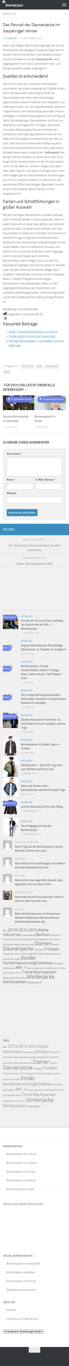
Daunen (55, 944)
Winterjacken (14, 981)
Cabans (17, 944)
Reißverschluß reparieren (21, 1290)
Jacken (58, 954)
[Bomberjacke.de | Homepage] (16, 5)
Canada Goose (27, 944)
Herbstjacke (49, 954)
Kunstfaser (58, 963)
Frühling (28, 954)
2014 (33, 930)
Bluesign (42, 939)
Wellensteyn (8, 978)
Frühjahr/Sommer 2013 (13, 954)
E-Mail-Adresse (46, 479)
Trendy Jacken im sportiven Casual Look (32, 336)
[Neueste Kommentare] (42, 609)
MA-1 (21, 967)
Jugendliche (8, 959)
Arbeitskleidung (28, 935)
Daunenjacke (51, 366)
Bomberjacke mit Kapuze (21, 1180)
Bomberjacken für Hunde (21, 1281)
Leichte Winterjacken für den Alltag (42, 806)
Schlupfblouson (50, 968)
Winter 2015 (20, 978)
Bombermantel (53, 939)
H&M (40, 954)
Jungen (17, 959)
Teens (18, 973)
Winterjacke (41, 976)
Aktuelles (9, 14)
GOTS (35, 954)
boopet (13, 38)
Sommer (61, 968)
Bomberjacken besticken (21, 1272)
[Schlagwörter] (58, 609)
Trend (27, 972)
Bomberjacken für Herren (21, 1154)
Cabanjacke (8, 944)
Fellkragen (39, 949)
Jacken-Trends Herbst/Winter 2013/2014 (33, 331)
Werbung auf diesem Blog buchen (23, 1203)
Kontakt (11, 1310)
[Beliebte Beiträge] (27, 609)
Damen (43, 943)
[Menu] (64, 5)
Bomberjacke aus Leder (20, 1189)
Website (11, 493)
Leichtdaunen (9, 968)
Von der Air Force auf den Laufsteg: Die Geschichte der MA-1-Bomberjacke (42, 624)
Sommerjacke (9, 973)
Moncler (30, 968)
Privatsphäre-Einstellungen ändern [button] (23, 1331)
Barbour (43, 934)
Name (11, 479)
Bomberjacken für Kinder (21, 1171)
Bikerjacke (18, 939)
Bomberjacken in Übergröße (23, 1263)
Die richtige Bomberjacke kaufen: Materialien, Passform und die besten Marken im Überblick (43, 699)
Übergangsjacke (34, 982)
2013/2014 (28, 366)
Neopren (38, 968)
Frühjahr (52, 949)
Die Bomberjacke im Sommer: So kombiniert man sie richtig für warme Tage (43, 723)
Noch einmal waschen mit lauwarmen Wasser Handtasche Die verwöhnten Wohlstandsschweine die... (37, 917)
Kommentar (14, 453)
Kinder (28, 958)
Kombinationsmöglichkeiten (28, 962)
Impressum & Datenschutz (22, 1318)
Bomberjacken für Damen (21, 1163)
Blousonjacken (30, 939)
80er (39, 366)
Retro (6, 371)
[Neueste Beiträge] (11, 609)
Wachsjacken (44, 972)
